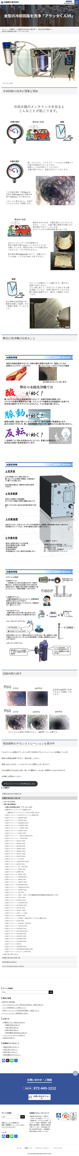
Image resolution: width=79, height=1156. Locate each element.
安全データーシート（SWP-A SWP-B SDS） (19, 836)
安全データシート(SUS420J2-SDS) (16, 931)
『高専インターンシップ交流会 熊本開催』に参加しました (20, 1010)
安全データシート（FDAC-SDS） (16, 869)
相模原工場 (11, 794)
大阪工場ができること (10, 1049)
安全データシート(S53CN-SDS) (15, 900)
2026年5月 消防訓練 (8, 1002)
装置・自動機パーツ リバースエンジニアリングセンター (13, 1126)
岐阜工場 (11, 958)
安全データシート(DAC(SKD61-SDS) (17, 861)
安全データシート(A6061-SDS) (15, 849)
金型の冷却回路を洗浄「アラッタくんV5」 (16, 31)
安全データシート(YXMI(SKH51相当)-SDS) (19, 949)
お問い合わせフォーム (41, 1097)
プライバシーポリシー (42, 1148)
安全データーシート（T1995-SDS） (17, 838)
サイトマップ (57, 1148)
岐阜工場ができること (10, 1052)
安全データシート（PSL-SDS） (15, 892)
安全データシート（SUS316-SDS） (16, 926)
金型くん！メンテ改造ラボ (10, 1123)
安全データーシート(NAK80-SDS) (16, 818)
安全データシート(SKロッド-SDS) (16, 913)
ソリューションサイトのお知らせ (14, 1035)
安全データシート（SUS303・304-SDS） (18, 923)
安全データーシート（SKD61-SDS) (16, 828)
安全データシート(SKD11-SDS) (15, 910)
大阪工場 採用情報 (9, 802)
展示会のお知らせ (9, 1038)
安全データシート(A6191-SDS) (15, 854)
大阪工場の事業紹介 (44, 29)
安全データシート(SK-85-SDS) (15, 908)
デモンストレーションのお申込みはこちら (19, 784)
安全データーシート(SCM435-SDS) (16, 825)
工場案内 (12, 29)
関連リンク (28, 1148)
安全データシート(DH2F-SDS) (15, 864)
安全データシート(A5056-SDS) (15, 846)
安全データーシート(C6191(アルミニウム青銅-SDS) (22, 815)
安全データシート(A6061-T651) (15, 851)
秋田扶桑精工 (9, 962)
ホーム (4, 29)
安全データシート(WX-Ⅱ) (13, 944)
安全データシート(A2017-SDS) (15, 841)
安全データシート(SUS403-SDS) (15, 928)
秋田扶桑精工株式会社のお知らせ (16, 1033)
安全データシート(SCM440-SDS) (16, 905)
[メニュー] (76, 2)
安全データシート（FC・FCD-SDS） (17, 867)
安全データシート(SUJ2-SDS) (14, 921)
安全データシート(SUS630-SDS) (15, 941)
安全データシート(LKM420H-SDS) (16, 885)
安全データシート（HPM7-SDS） (16, 879)
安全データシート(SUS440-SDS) (15, 939)
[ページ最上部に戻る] (75, 1073)
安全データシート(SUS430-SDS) (15, 934)
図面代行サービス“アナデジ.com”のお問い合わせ (23, 812)
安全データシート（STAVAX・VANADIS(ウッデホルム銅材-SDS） (26, 918)
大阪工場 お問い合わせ (10, 954)
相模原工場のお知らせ (12, 1025)
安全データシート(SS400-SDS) (15, 916)
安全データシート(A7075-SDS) (15, 856)
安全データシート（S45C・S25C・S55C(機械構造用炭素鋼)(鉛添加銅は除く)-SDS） (32, 895)
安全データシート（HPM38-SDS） (16, 877)
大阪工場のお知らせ (11, 1027)
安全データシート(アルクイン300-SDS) (18, 952)
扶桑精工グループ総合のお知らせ (14, 1022)
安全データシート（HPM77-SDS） (16, 882)
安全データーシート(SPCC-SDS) (15, 833)
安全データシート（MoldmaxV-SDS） (17, 887)
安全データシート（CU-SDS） (15, 859)
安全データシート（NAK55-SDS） (16, 890)
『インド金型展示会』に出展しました (14, 1008)
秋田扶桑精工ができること (12, 1055)
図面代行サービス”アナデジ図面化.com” (18, 810)
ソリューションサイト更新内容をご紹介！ (15, 1013)
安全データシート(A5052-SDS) (15, 843)
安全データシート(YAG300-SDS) (15, 946)
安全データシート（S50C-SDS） (15, 897)
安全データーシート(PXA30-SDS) (16, 820)
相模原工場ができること (11, 1047)
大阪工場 (26, 29)
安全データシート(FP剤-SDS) (14, 872)
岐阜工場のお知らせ (11, 1030)
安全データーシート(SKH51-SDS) (16, 831)
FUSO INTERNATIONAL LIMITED (13, 966)
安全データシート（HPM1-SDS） (16, 874)
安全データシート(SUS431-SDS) (15, 936)
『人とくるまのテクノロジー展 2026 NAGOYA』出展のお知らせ (22, 1005)
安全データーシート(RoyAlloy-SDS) (16, 823)
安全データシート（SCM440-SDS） (17, 903)
